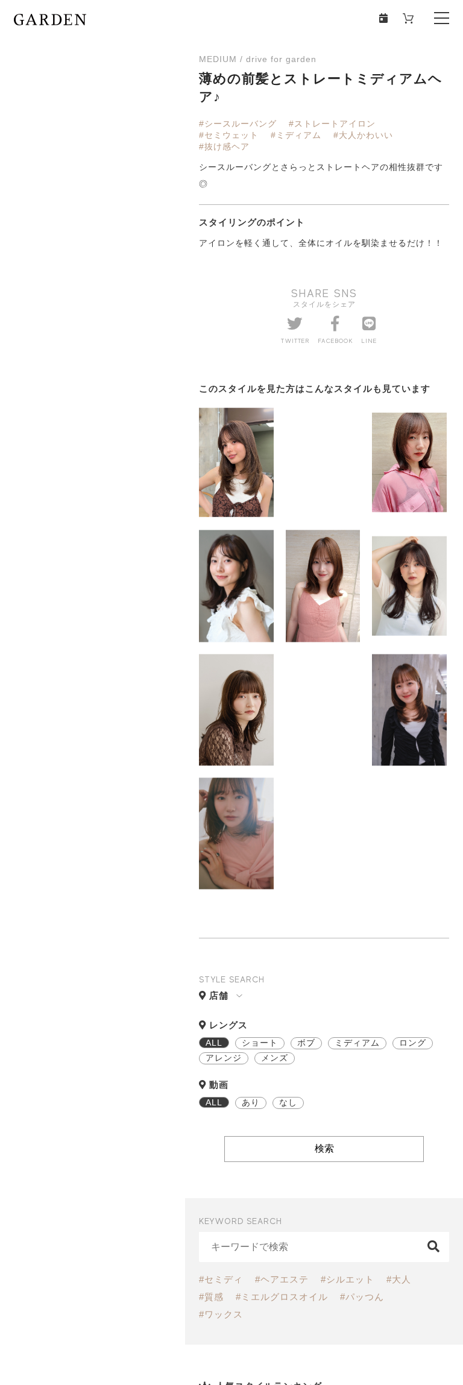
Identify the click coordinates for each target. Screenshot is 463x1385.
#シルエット (347, 1279)
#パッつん (362, 1297)
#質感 (211, 1297)
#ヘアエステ (282, 1279)
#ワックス (221, 1314)
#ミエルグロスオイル (282, 1297)
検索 (324, 1148)
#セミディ (221, 1279)
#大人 (398, 1279)
